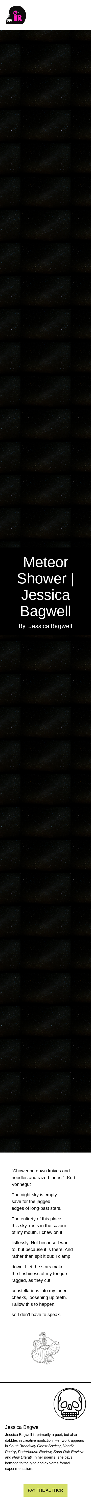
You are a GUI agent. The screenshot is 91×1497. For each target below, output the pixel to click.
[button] (85, 15)
